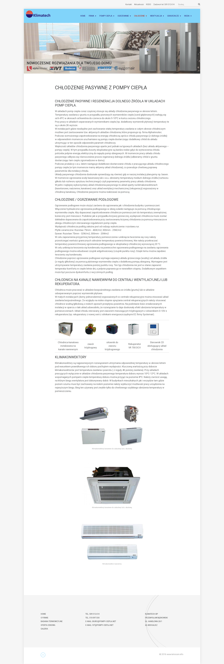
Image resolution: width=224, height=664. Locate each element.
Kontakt (128, 4)
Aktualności (139, 4)
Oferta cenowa (48, 625)
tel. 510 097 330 (92, 618)
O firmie (44, 618)
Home (82, 16)
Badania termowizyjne (51, 621)
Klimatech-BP (151, 614)
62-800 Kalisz (151, 625)
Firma (91, 16)
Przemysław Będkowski (156, 618)
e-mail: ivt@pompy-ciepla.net (99, 625)
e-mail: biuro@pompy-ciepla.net (100, 621)
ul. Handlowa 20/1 (153, 621)
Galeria (44, 629)
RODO (148, 4)
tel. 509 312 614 (92, 614)
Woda (187, 16)
